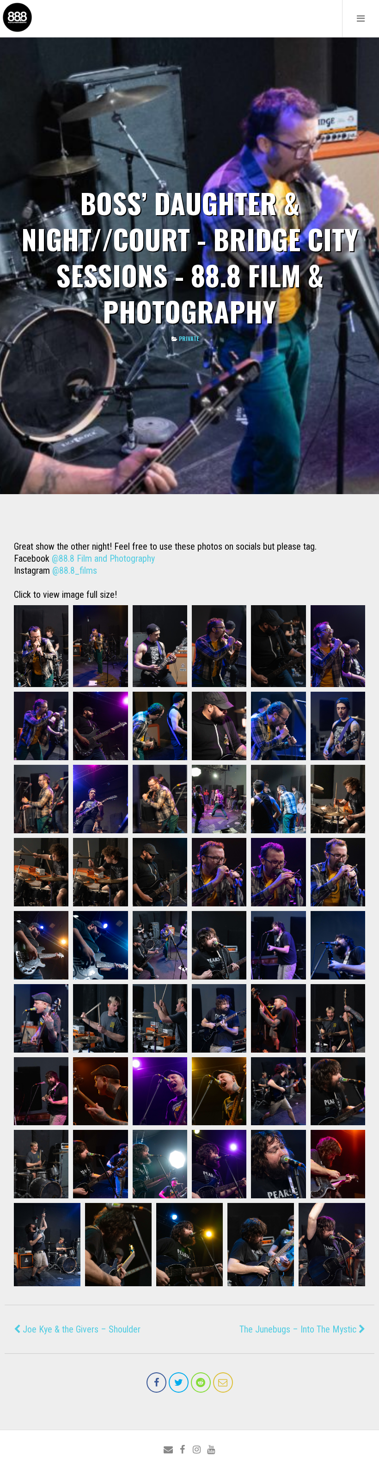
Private (189, 338)
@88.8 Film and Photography (103, 558)
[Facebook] (183, 1449)
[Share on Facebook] (156, 1382)
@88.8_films (74, 570)
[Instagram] (197, 1449)
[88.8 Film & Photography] (17, 31)
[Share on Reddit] (201, 1382)
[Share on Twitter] (179, 1382)
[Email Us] (168, 1449)
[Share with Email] (223, 1382)
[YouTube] (211, 1449)
